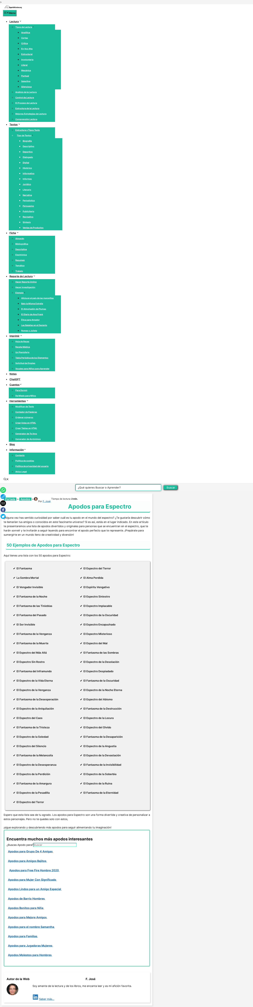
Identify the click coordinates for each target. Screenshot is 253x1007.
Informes (27, 179)
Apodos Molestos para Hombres (30, 955)
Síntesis (27, 222)
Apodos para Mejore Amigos (27, 917)
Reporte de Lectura (21, 276)
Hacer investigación (25, 287)
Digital (26, 162)
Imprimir (14, 335)
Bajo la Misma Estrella (32, 303)
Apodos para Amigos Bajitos (27, 861)
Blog (12, 444)
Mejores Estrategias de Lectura (30, 114)
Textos (14, 124)
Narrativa (27, 195)
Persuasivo (28, 206)
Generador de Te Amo (26, 433)
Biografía (27, 141)
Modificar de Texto (24, 406)
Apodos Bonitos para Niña (26, 908)
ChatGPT (15, 379)
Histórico (27, 168)
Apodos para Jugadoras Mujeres (30, 945)
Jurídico (27, 184)
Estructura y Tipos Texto (27, 130)
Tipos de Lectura (23, 27)
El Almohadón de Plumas (33, 309)
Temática (19, 265)
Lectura (14, 21)
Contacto (20, 455)
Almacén (19, 238)
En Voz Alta (27, 48)
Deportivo (28, 151)
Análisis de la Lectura (26, 92)
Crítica (24, 43)
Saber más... (46, 999)
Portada (10, 499)
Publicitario (28, 211)
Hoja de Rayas (22, 341)
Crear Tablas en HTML (26, 428)
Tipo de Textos (24, 135)
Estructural (27, 54)
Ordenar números (24, 417)
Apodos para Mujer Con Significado (32, 879)
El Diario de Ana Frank (32, 314)
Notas (13, 373)
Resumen (20, 260)
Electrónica (21, 254)
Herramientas (18, 401)
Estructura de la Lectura (27, 108)
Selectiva (25, 81)
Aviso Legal (21, 471)
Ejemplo (19, 292)
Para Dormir (21, 390)
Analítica (25, 32)
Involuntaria (27, 59)
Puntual (25, 76)
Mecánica (26, 70)
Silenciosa (26, 86)
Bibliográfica (21, 244)
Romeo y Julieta (29, 330)
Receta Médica (22, 347)
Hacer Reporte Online (26, 282)
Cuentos (14, 384)
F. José (47, 501)
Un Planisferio (22, 352)
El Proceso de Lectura (26, 103)
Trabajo (19, 271)
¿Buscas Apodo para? (20, 844)
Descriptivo (28, 146)
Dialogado (28, 157)
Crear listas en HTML (25, 423)
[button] (6, 479)
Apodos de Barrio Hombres (26, 898)
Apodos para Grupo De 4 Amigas (30, 851)
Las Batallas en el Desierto (34, 325)
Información (17, 449)
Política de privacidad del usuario (32, 466)
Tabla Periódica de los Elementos (31, 357)
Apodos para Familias (23, 936)
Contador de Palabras (26, 412)
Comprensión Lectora (26, 119)
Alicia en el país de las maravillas (37, 298)
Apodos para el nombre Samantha (31, 927)
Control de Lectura (24, 97)
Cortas (24, 38)
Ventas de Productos (33, 227)
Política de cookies (24, 460)
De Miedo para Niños (25, 395)
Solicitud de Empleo (25, 363)
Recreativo (28, 217)
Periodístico (29, 200)
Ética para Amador (30, 320)
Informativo (28, 173)
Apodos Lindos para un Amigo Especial (35, 889)
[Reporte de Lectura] (13, 7)
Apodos (25, 499)
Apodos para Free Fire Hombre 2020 (34, 870)
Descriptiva (21, 249)
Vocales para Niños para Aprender (32, 368)
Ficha (13, 232)
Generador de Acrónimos (28, 439)
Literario (27, 189)
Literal (24, 65)
